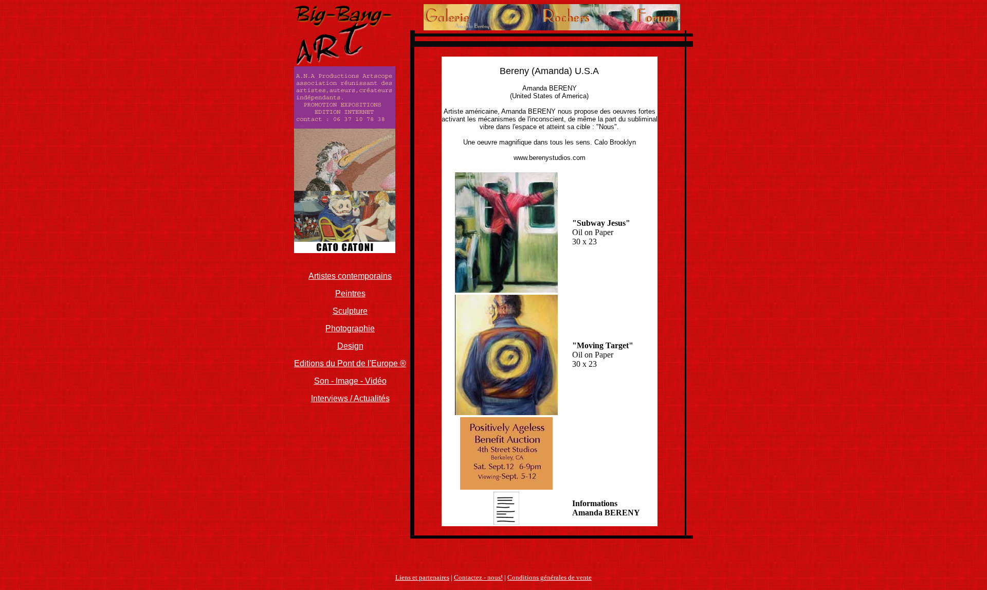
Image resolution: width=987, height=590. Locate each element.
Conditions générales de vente (549, 577)
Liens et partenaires (422, 577)
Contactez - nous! (478, 577)
